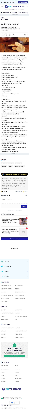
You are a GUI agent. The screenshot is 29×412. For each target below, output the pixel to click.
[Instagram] (5, 405)
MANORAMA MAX (19, 295)
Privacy (3, 316)
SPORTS (17, 372)
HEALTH (3, 372)
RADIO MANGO (5, 298)
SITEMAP (3, 334)
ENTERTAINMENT (14, 12)
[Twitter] (10, 405)
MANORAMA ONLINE (6, 285)
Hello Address (19, 285)
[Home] (1, 12)
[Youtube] (8, 405)
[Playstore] (6, 393)
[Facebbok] (2, 405)
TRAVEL (17, 375)
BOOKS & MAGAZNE (20, 298)
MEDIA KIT (17, 313)
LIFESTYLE (17, 369)
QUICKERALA (4, 301)
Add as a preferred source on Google (16, 174)
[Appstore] (17, 393)
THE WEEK (3, 292)
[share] (5, 34)
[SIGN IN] (27, 6)
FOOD (2, 375)
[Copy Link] (13, 34)
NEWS (20, 12)
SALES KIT (17, 328)
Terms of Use (4, 319)
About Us (3, 310)
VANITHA (17, 289)
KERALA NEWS (6, 12)
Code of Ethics (19, 337)
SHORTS (17, 381)
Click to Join (14, 355)
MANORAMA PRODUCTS (7, 313)
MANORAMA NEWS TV (20, 292)
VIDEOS (3, 378)
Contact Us (18, 310)
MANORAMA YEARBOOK (7, 295)
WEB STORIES (18, 378)
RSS (16, 319)
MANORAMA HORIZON (6, 289)
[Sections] (2, 6)
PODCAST (3, 381)
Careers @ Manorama (21, 316)
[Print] (9, 34)
